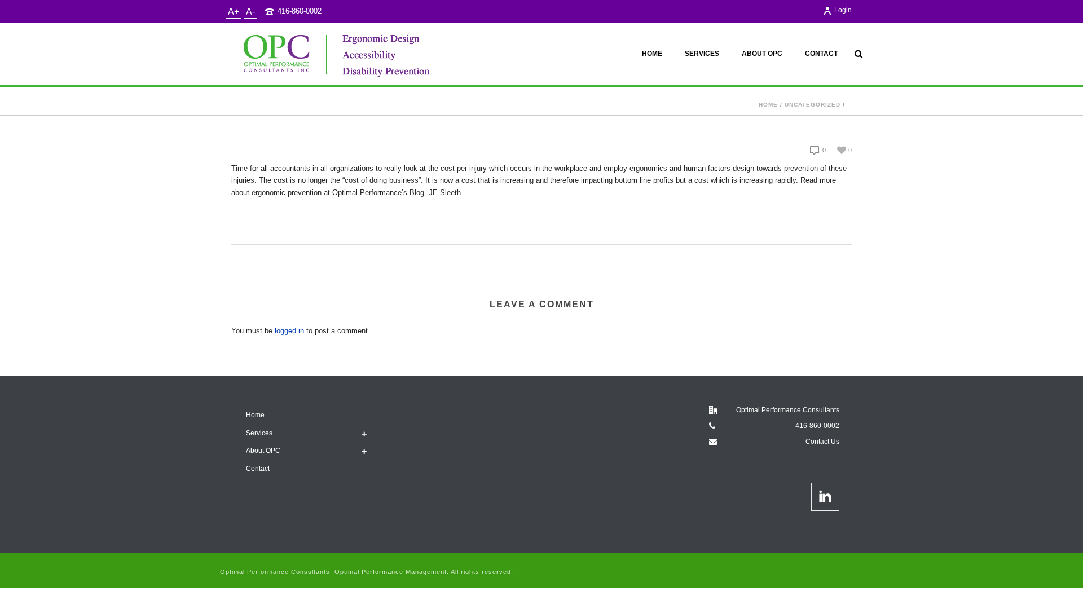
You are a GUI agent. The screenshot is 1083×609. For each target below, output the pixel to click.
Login (843, 10)
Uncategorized (812, 105)
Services (702, 54)
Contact (821, 54)
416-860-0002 (300, 11)
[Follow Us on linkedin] (825, 497)
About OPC (762, 54)
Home (652, 54)
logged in (289, 330)
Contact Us (822, 441)
